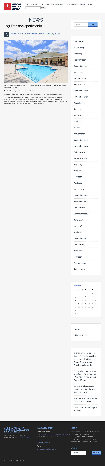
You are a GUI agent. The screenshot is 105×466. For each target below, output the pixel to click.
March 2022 (79, 72)
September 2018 (81, 214)
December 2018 (81, 195)
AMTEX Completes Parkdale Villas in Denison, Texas (35, 33)
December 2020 (81, 91)
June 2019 (78, 171)
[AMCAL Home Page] (12, 6)
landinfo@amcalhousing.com (61, 434)
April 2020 (78, 121)
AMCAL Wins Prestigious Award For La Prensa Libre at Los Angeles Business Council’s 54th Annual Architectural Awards (85, 359)
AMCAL (33, 4)
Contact (90, 4)
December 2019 (81, 140)
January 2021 (79, 84)
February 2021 (80, 78)
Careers (82, 4)
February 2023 (80, 60)
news (77, 329)
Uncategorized (81, 335)
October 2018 (79, 207)
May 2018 (78, 226)
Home (27, 4)
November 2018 (81, 201)
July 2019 (78, 164)
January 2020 (79, 134)
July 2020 (78, 109)
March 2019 (79, 189)
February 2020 (80, 128)
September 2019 (81, 158)
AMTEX (41, 4)
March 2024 (79, 48)
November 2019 (81, 146)
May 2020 (78, 115)
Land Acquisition (72, 4)
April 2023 (78, 54)
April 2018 (78, 232)
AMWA (47, 4)
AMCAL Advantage (57, 4)
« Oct (75, 313)
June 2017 (78, 251)
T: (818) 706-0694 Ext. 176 (44, 434)
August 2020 (79, 103)
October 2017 (79, 244)
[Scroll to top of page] (101, 461)
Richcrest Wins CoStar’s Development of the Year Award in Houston (85, 389)
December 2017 (80, 238)
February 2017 (80, 263)
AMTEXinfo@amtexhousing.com (44, 449)
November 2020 (81, 97)
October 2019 (79, 152)
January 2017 (79, 269)
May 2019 (78, 177)
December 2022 (80, 66)
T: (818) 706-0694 (25, 437)
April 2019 (78, 183)
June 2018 (78, 220)
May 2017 (78, 257)
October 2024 (79, 41)
